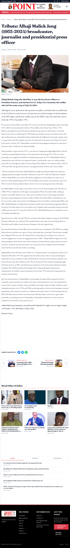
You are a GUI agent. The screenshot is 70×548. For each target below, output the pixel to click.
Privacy (62, 544)
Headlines (22, 515)
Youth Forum (22, 533)
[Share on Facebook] (18, 352)
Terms (67, 544)
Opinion (9, 19)
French (21, 526)
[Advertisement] (35, 332)
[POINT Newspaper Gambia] (54, 1)
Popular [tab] (35, 458)
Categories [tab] (57, 458)
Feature (21, 531)
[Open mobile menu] (67, 6)
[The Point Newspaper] (57, 1)
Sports (21, 523)
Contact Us (39, 518)
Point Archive (65, 1)
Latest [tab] (12, 458)
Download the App (61, 527)
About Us (39, 515)
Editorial (21, 520)
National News (23, 518)
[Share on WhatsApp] (26, 352)
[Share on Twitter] (22, 352)
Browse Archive (59, 533)
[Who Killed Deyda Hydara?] (55, 6)
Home (3, 19)
